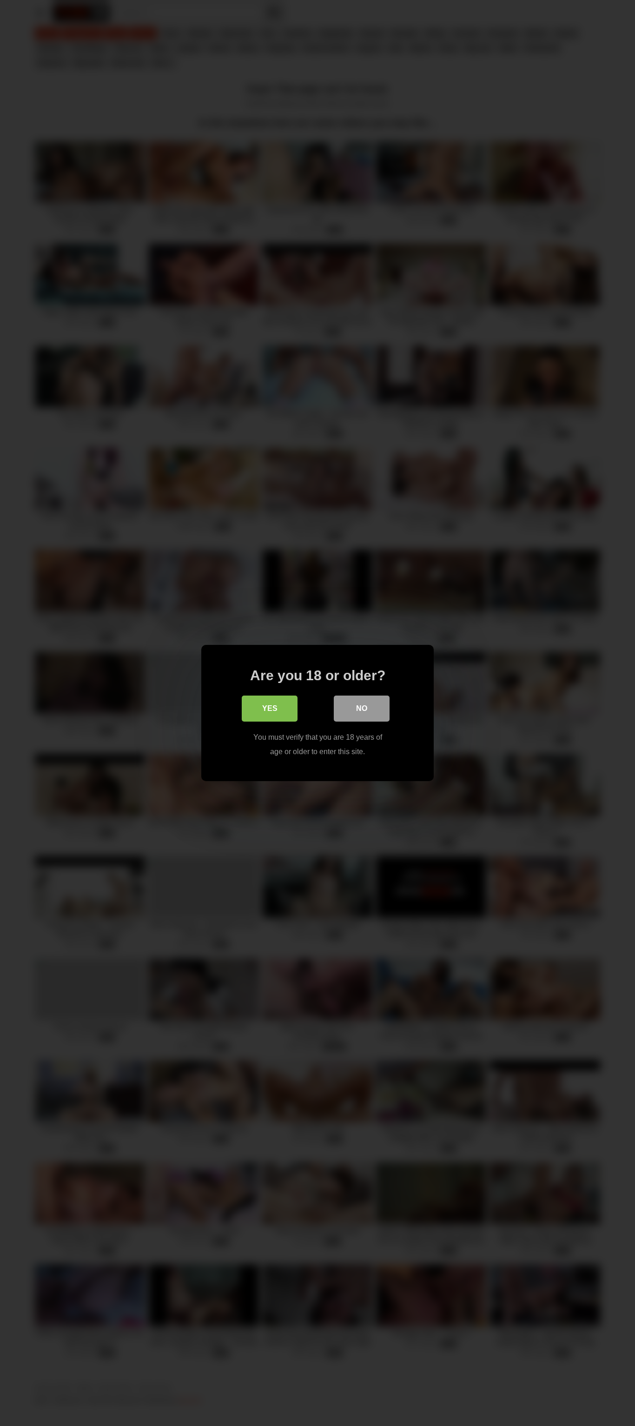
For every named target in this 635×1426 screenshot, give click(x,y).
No (361, 708)
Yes (270, 708)
